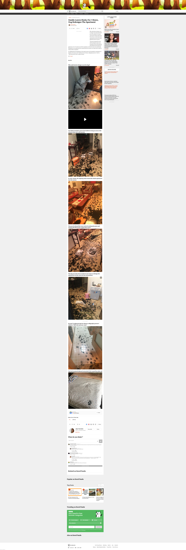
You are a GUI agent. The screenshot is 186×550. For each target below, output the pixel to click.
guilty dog (74, 419)
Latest (76, 13)
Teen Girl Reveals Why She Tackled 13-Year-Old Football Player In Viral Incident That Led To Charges (111, 62)
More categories (72, 523)
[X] (73, 547)
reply (74, 446)
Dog (69, 419)
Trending (72, 13)
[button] (99, 485)
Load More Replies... (74, 451)
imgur (71, 56)
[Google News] (80, 547)
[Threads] (77, 547)
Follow (98, 429)
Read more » (77, 432)
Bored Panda (71, 545)
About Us (109, 545)
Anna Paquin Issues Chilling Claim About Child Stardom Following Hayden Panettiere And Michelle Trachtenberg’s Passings (111, 45)
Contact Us (116, 545)
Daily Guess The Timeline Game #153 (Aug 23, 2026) (112, 30)
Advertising (105, 545)
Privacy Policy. (84, 530)
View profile (90, 429)
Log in (117, 11)
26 (107, 65)
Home (68, 13)
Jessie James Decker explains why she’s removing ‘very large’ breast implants (112, 82)
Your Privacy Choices (98, 545)
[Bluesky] (75, 547)
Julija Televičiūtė (72, 24)
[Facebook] (68, 547)
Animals (70, 17)
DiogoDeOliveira (74, 448)
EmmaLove (73, 456)
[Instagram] (70, 547)
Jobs (112, 545)
